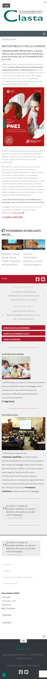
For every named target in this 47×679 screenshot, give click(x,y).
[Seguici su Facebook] (37, 279)
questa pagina (17, 212)
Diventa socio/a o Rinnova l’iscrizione (18, 577)
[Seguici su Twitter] (43, 279)
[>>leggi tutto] (8, 401)
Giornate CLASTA (10, 583)
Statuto (7, 570)
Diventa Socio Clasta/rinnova (17, 328)
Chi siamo (7, 564)
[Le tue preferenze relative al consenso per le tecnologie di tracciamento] (4, 675)
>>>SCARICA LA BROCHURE (12, 217)
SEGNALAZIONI (9, 39)
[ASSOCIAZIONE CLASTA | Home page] (23, 15)
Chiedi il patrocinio (12, 339)
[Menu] (44, 34)
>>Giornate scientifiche (11, 457)
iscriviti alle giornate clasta (16, 333)
